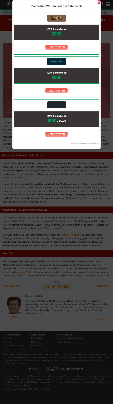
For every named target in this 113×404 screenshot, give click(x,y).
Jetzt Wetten (56, 47)
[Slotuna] (56, 61)
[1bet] (56, 104)
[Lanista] (56, 18)
